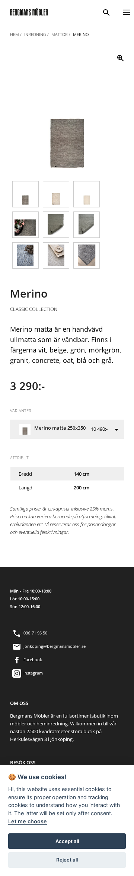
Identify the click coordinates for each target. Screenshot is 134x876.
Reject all (67, 860)
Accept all (67, 841)
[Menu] (126, 11)
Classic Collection (33, 309)
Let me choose (27, 821)
